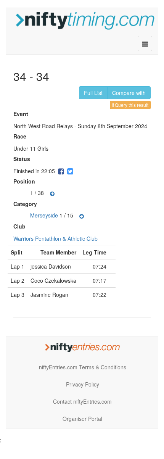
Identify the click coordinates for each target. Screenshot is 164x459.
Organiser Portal (82, 418)
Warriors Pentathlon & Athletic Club (55, 238)
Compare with (129, 93)
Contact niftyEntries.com (82, 401)
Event (21, 114)
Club (20, 226)
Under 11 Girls (30, 148)
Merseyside (44, 215)
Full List (93, 93)
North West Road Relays (43, 126)
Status (22, 159)
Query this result (131, 104)
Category (26, 204)
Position (25, 181)
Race (20, 136)
